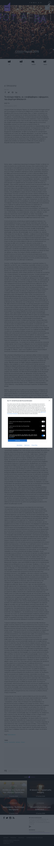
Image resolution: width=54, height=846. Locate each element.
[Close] (50, 401)
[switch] (43, 421)
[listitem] (27, 418)
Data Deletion (19, 445)
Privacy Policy (34, 445)
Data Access (27, 445)
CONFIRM (17, 440)
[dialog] (27, 423)
